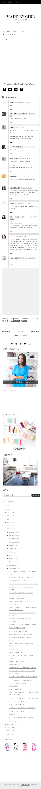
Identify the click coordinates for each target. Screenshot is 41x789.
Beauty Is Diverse (16, 147)
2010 (8, 529)
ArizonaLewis (15, 188)
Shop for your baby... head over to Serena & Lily (23, 694)
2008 (8, 727)
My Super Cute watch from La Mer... (21, 639)
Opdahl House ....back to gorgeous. (19, 685)
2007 (8, 731)
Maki (11, 127)
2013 (8, 519)
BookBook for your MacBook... (21, 634)
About (10, 2)
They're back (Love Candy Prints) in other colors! (22, 609)
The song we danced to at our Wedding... (21, 603)
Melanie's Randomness (18, 114)
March (11, 562)
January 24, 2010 (24, 102)
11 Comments (10, 34)
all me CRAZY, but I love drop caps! (21, 588)
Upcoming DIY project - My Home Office (22, 573)
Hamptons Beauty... (17, 704)
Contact (18, 2)
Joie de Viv (14, 158)
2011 (8, 525)
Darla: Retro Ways (17, 258)
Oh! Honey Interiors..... (18, 701)
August (12, 545)
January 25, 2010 (24, 158)
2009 (8, 724)
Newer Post (6, 331)
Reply (11, 109)
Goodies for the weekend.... (20, 680)
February (13, 565)
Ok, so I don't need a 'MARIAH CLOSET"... (21, 657)
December (13, 532)
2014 (8, 516)
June (11, 552)
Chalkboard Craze (16, 661)
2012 (8, 522)
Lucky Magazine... (16, 652)
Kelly (12, 236)
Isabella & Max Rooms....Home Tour (23, 584)
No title (12, 721)
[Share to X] (10, 89)
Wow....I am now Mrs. (17, 711)
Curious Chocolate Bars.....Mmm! (22, 668)
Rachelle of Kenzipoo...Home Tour (23, 677)
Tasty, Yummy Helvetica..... (20, 580)
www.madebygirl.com (19, 321)
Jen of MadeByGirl (17, 217)
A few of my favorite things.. (21, 593)
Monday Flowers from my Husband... (19, 620)
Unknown (13, 176)
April (11, 558)
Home (3, 2)
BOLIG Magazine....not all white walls (22, 614)
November (13, 535)
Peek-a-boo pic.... (16, 689)
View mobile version (21, 336)
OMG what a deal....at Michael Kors (23, 698)
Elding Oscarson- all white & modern (21, 645)
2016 (8, 509)
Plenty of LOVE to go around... (22, 577)
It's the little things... (19, 631)
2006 (8, 734)
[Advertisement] (19, 767)
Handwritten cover (17, 628)
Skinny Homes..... (16, 664)
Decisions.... (14, 649)
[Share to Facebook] (5, 89)
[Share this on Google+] (16, 89)
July (11, 548)
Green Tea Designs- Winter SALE (22, 708)
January (12, 568)
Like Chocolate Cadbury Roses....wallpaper (19, 597)
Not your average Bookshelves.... (23, 718)
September (13, 542)
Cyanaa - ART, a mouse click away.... (23, 624)
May (10, 555)
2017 (8, 506)
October (12, 539)
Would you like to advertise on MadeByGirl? (22, 672)
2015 (8, 512)
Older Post (35, 331)
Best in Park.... (15, 714)
